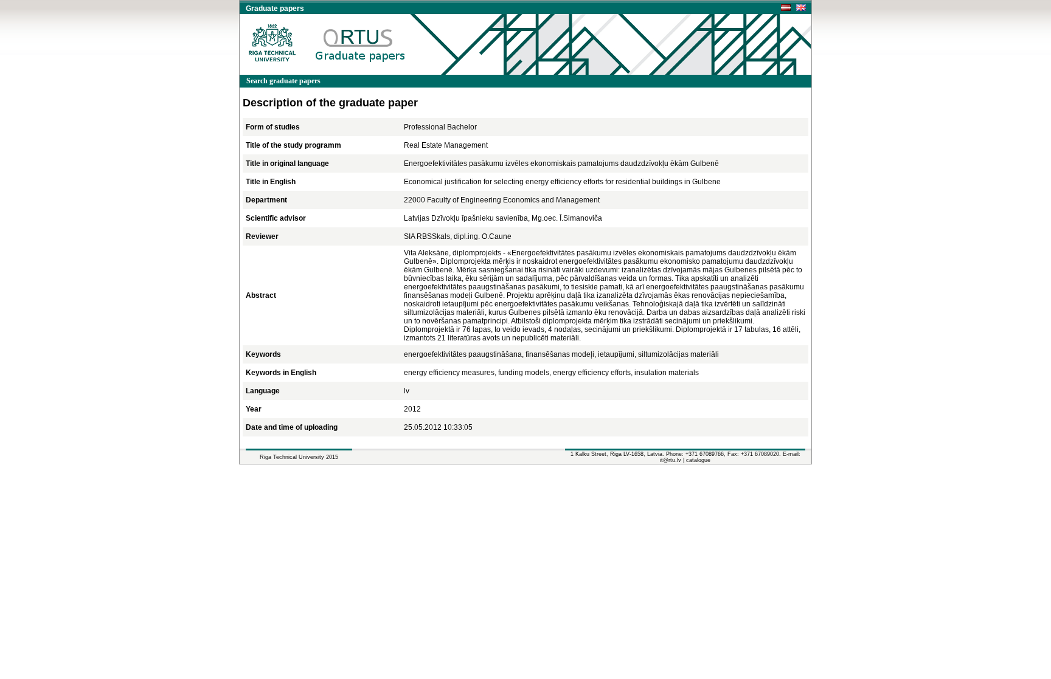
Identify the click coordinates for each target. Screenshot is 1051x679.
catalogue (698, 460)
